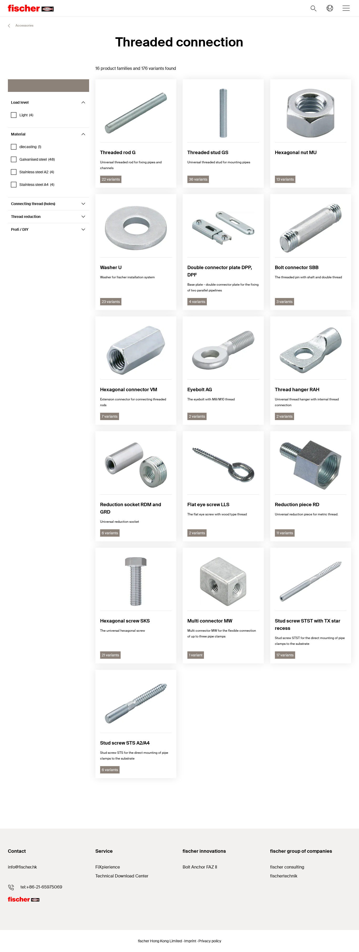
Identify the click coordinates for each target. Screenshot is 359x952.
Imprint (190, 941)
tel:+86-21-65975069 (41, 887)
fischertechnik (283, 876)
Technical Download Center (121, 876)
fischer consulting (287, 867)
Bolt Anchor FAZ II (200, 867)
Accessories (24, 25)
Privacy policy (209, 941)
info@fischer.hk (22, 867)
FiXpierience (107, 867)
